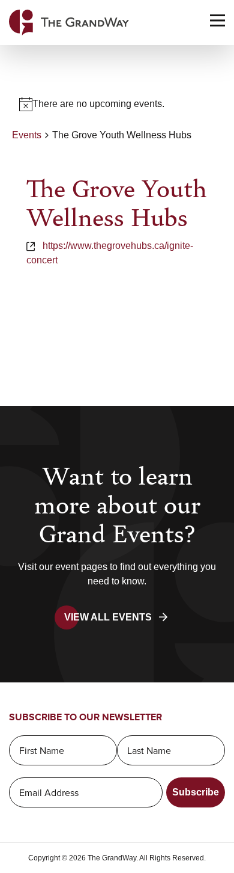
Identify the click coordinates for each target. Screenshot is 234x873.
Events (26, 135)
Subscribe (195, 792)
